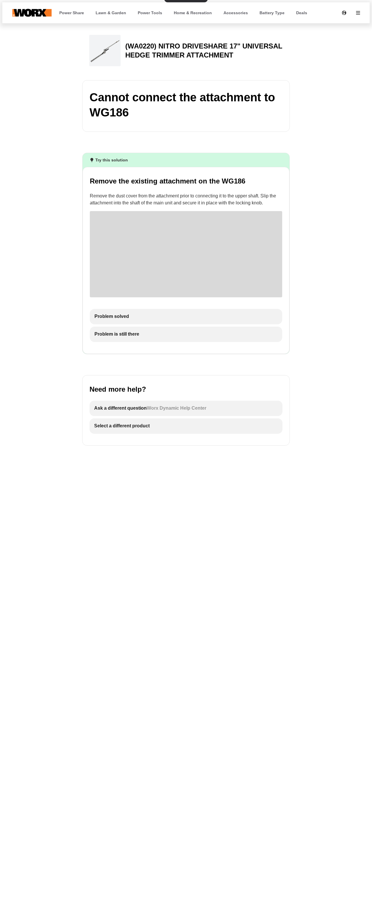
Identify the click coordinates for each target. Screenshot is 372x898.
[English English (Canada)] (344, 13)
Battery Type (272, 12)
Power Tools (150, 12)
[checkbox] (186, 316)
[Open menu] (358, 13)
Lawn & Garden (111, 12)
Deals (301, 12)
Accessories (235, 12)
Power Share (71, 12)
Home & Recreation (193, 12)
